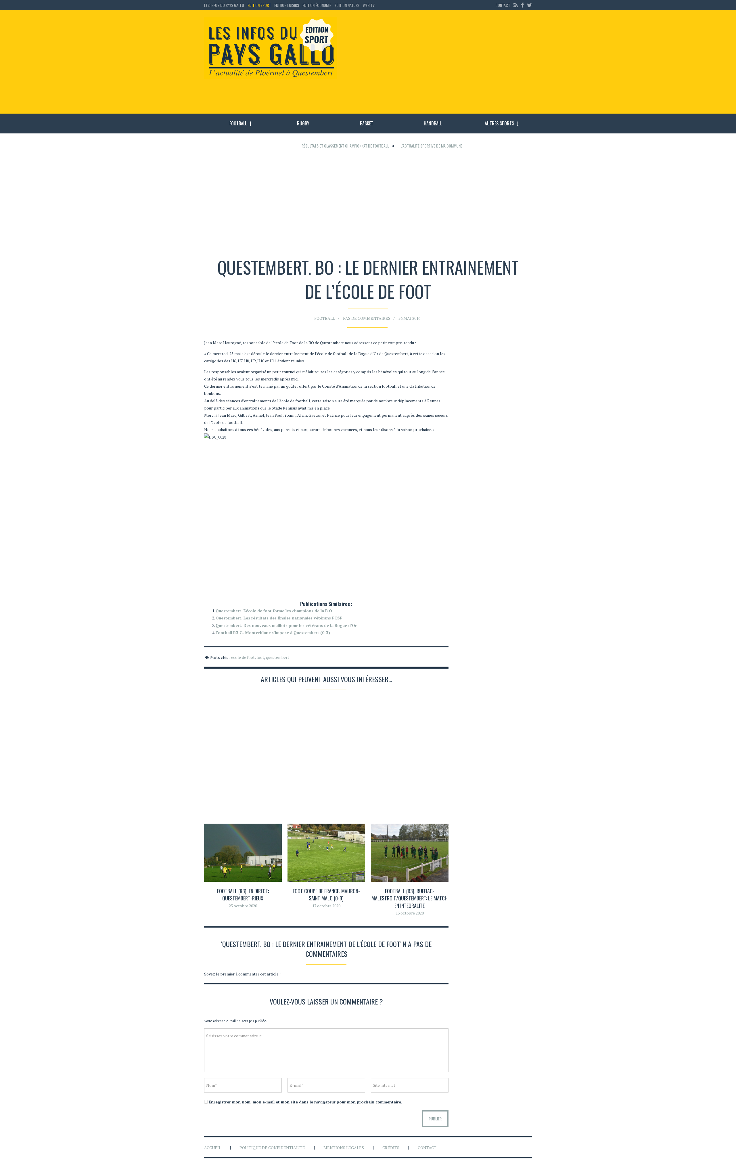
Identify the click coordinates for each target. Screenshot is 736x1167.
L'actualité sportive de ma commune (431, 146)
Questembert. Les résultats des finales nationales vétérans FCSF (279, 618)
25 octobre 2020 (243, 905)
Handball (433, 123)
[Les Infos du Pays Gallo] (270, 49)
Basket (366, 123)
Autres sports (499, 123)
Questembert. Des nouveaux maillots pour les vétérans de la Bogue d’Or (286, 625)
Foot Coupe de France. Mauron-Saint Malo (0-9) (326, 894)
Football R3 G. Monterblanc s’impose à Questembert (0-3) (273, 632)
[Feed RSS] (515, 5)
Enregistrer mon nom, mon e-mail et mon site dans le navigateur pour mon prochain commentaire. (305, 1102)
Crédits (390, 1147)
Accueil (212, 1147)
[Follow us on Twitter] (529, 5)
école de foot (243, 657)
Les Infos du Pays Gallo (224, 5)
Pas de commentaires (366, 318)
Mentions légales (343, 1147)
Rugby (303, 123)
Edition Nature (347, 5)
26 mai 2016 (409, 318)
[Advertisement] (439, 64)
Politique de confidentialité (272, 1147)
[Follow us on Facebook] (522, 5)
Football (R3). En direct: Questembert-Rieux (243, 894)
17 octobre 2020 (326, 905)
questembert (277, 657)
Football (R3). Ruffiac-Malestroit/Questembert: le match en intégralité (409, 898)
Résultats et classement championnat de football (345, 146)
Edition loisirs (286, 5)
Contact (502, 5)
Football (238, 123)
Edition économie (316, 5)
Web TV (369, 5)
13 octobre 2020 (410, 913)
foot (260, 657)
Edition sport (259, 5)
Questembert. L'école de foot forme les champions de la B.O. (274, 610)
